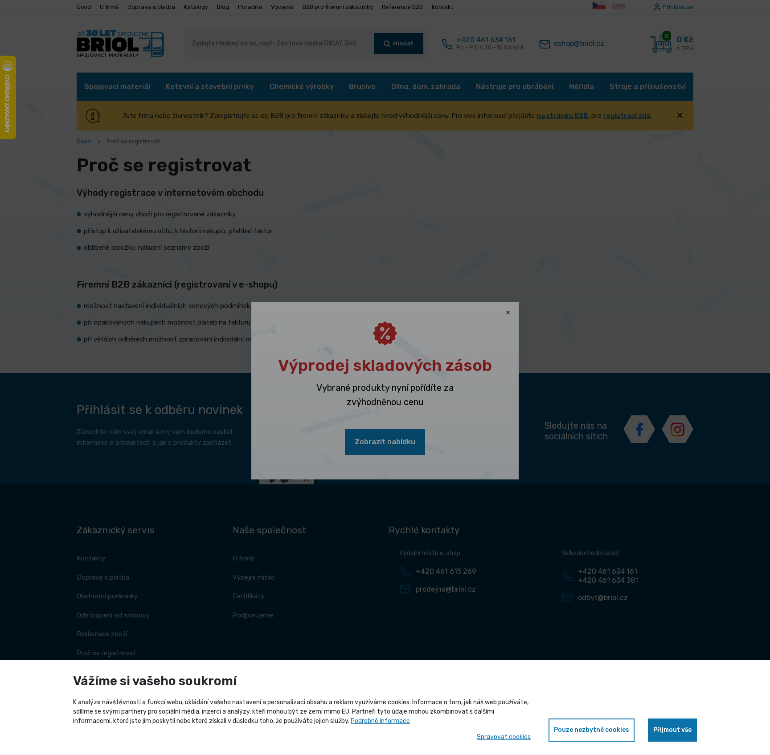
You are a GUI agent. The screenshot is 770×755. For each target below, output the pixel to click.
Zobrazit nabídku (385, 442)
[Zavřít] (508, 313)
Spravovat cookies (504, 737)
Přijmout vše (672, 730)
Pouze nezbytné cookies (591, 730)
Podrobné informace (380, 721)
